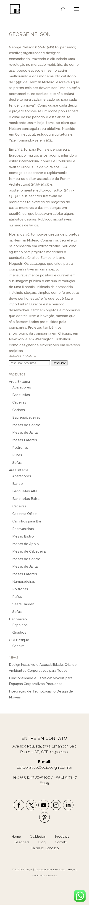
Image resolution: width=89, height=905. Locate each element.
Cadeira (18, 646)
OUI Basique (19, 640)
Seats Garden (23, 604)
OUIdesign (38, 836)
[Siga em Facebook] (19, 805)
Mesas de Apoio (25, 544)
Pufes (17, 455)
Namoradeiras (23, 582)
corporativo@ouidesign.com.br (44, 767)
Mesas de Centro (26, 425)
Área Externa (19, 382)
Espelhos (20, 625)
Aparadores (21, 387)
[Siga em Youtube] (43, 805)
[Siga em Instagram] (56, 805)
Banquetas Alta (24, 491)
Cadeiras (19, 402)
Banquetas (21, 395)
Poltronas (20, 448)
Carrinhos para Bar (26, 521)
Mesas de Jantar (25, 432)
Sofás (17, 463)
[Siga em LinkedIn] (68, 805)
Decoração (18, 619)
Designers (21, 842)
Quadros (19, 632)
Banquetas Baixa (25, 499)
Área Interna (19, 470)
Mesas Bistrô (23, 536)
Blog (42, 842)
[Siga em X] (31, 805)
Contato (61, 842)
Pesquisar (59, 363)
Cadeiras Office (24, 514)
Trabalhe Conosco (44, 848)
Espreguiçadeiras (26, 417)
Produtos (62, 836)
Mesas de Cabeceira (29, 551)
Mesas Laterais (24, 440)
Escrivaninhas (23, 529)
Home (16, 836)
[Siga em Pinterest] (44, 817)
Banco (17, 484)
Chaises (18, 410)
